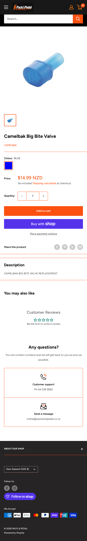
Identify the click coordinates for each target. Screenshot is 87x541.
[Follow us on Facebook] (7, 488)
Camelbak (10, 145)
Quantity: (9, 195)
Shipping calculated (44, 183)
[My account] (71, 7)
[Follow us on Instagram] (14, 488)
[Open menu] (6, 7)
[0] (79, 7)
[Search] (78, 19)
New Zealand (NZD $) (17, 469)
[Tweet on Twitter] (72, 247)
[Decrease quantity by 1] (22, 196)
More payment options (43, 233)
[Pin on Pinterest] (65, 247)
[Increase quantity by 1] (43, 196)
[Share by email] (80, 247)
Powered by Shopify (14, 533)
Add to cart (43, 211)
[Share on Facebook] (57, 247)
